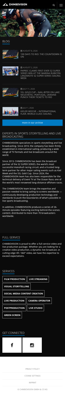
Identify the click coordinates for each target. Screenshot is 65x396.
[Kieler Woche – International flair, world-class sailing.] (10, 114)
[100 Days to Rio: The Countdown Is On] (10, 57)
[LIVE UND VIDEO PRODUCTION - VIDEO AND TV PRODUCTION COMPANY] (14, 5)
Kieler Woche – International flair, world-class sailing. (38, 112)
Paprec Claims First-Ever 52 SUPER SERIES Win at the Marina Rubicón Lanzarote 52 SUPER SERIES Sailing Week (41, 74)
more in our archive (32, 122)
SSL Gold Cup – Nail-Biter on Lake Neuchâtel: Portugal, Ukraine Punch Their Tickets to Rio (40, 95)
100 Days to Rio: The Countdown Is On (41, 55)
